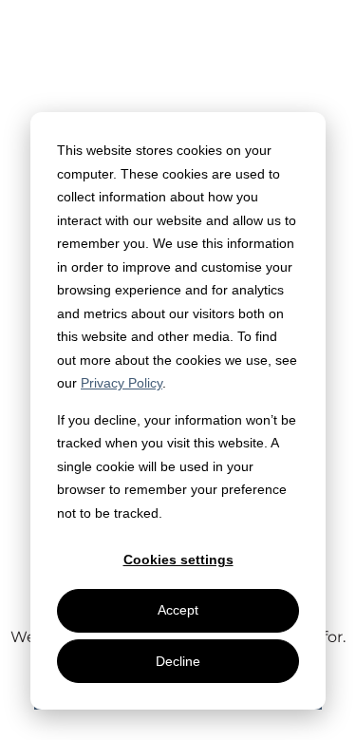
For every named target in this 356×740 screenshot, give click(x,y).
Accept (178, 609)
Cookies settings (178, 559)
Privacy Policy (121, 382)
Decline (178, 661)
